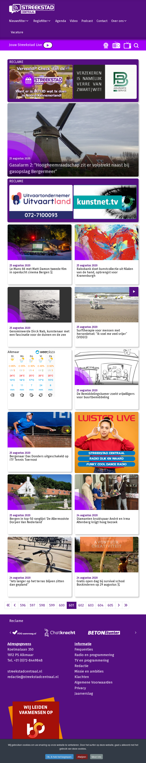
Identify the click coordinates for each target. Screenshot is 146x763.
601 (71, 605)
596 (23, 605)
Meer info (96, 756)
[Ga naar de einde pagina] (125, 605)
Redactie (81, 666)
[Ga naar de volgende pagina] (118, 605)
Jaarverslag (84, 693)
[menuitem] (20, 20)
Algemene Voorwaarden (94, 682)
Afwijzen (82, 756)
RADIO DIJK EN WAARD (107, 458)
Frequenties (84, 649)
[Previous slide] (10, 632)
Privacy (80, 688)
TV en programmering (92, 660)
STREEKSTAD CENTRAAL (107, 453)
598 (42, 605)
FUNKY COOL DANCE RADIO (106, 464)
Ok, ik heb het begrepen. (59, 756)
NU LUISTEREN (115, 45)
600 (62, 605)
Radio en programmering (94, 655)
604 (100, 605)
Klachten (82, 677)
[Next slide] (135, 632)
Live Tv (126, 45)
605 (110, 605)
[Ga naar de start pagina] (7, 605)
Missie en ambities (89, 671)
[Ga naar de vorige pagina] (14, 605)
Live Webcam (105, 45)
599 (52, 605)
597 (32, 605)
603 (91, 605)
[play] (48, 45)
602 (81, 605)
